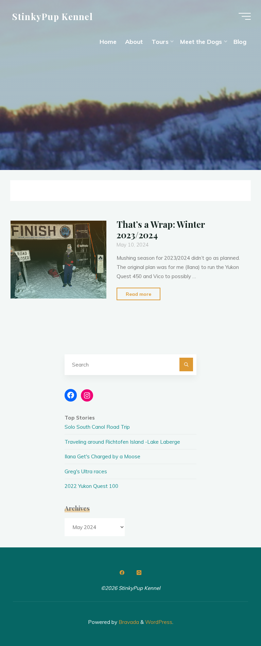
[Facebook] (122, 572)
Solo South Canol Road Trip (97, 427)
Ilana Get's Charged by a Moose (102, 456)
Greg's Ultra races (86, 471)
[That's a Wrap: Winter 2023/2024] (58, 260)
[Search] (186, 364)
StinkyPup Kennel (52, 16)
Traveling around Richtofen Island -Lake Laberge (122, 442)
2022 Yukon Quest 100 (91, 486)
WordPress (158, 622)
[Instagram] (139, 572)
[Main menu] (245, 16)
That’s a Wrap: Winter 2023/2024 (161, 229)
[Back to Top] (234, 619)
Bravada (128, 622)
